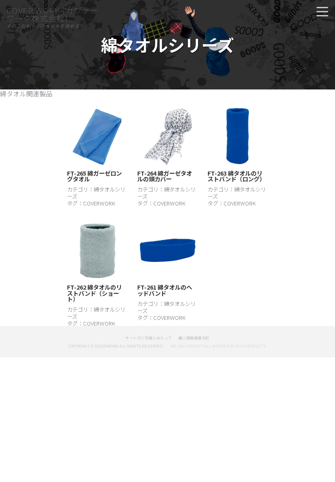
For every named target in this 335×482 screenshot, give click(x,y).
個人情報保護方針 (194, 338)
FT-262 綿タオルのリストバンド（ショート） (94, 293)
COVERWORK (99, 203)
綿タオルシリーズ (96, 192)
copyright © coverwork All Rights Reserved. (116, 346)
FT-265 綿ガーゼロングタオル (94, 176)
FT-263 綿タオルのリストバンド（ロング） (236, 176)
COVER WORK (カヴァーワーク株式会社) (52, 14)
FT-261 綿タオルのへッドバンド (164, 290)
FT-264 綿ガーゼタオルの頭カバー (164, 176)
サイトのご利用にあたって (148, 338)
